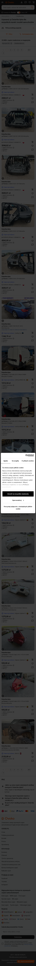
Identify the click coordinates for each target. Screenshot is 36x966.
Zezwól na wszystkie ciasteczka (18, 494)
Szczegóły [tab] (15, 461)
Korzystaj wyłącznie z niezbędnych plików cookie (18, 508)
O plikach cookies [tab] (28, 461)
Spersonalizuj (17, 500)
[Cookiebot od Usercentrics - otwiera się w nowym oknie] (25, 455)
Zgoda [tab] (5, 461)
